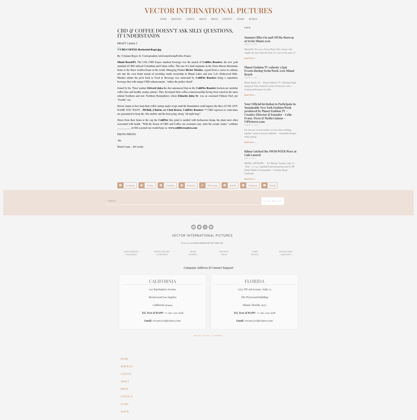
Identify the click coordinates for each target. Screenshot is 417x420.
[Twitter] (199, 227)
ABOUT (203, 19)
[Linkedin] (211, 227)
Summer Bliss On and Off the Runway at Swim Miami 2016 (269, 39)
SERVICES (176, 19)
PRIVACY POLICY (202, 335)
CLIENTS (190, 19)
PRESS (214, 19)
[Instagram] (205, 227)
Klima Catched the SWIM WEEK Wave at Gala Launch (270, 153)
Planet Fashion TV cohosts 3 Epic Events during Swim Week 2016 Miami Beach (269, 70)
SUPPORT (218, 335)
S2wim (240, 19)
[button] (127, 185)
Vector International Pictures (208, 10)
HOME (163, 19)
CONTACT (227, 19)
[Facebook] (193, 227)
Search (253, 19)
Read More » (250, 58)
